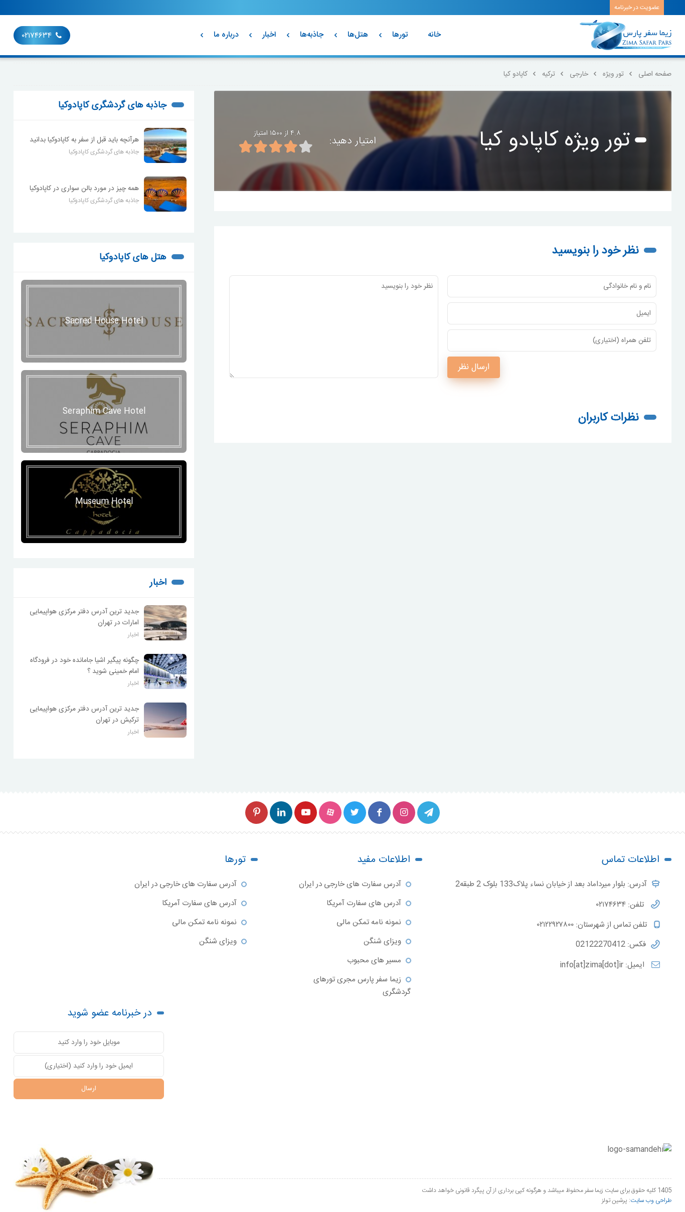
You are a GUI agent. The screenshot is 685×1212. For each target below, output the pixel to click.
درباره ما (226, 35)
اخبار (269, 35)
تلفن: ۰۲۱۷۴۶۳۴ (621, 905)
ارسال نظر (473, 367)
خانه (434, 35)
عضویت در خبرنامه (636, 8)
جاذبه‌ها (311, 35)
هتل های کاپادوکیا (132, 257)
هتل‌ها (358, 35)
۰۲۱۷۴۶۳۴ (37, 36)
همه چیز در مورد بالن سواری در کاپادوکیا (84, 188)
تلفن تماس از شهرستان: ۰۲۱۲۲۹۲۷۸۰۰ (593, 925)
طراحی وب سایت (650, 1200)
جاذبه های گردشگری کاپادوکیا (112, 105)
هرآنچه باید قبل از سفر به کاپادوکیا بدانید (84, 139)
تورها (400, 35)
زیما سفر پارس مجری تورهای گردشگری (362, 985)
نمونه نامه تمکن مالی (368, 922)
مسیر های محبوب (374, 960)
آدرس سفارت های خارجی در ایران (350, 884)
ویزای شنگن (382, 941)
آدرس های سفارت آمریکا (363, 903)
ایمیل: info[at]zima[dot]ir (603, 965)
